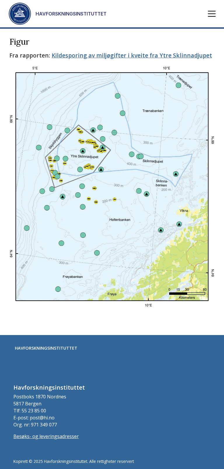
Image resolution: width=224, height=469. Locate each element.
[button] (211, 13)
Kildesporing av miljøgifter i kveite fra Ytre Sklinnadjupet (132, 55)
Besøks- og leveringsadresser (46, 436)
